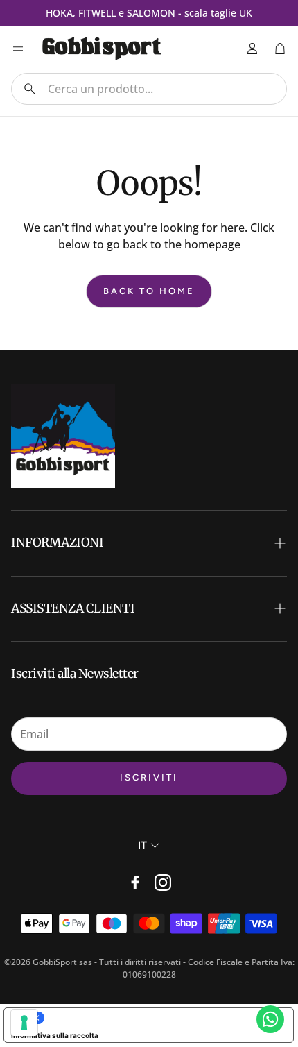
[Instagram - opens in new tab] (163, 882)
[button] (149, 89)
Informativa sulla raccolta (54, 1035)
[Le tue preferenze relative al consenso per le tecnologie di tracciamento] (24, 1023)
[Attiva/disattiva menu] (18, 49)
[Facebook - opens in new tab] (135, 882)
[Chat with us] (270, 1019)
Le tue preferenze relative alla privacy (162, 1018)
